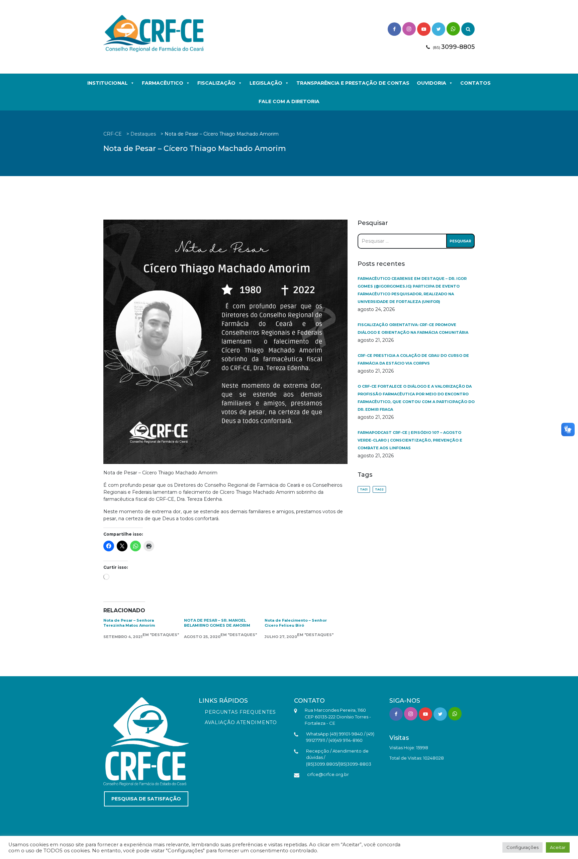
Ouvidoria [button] (431, 83)
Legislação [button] (266, 83)
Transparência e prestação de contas (352, 83)
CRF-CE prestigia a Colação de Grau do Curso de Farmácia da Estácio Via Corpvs (413, 359)
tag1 (364, 489)
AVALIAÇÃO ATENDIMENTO (241, 722)
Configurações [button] (522, 847)
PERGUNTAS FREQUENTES (240, 712)
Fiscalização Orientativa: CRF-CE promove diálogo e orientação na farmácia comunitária (413, 328)
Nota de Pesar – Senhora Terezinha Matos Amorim (129, 623)
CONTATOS (475, 83)
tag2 (379, 489)
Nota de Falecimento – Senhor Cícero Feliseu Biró (296, 623)
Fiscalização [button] (216, 83)
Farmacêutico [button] (162, 83)
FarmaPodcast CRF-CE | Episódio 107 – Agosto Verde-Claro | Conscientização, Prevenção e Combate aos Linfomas (410, 440)
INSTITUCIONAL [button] (107, 83)
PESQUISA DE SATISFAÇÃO (146, 799)
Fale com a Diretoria (289, 101)
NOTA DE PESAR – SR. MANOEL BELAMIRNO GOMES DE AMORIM (217, 623)
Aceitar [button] (558, 847)
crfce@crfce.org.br (328, 774)
